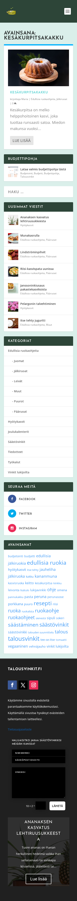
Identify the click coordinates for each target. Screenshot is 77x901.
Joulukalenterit (18, 432)
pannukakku (15, 597)
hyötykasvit (17, 569)
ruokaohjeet (21, 617)
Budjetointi (26, 173)
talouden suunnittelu (41, 632)
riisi (55, 604)
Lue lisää (22, 140)
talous (61, 631)
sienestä (41, 618)
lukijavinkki (38, 590)
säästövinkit (54, 624)
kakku (30, 576)
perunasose (55, 597)
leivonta (13, 590)
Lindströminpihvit (33, 252)
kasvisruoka (16, 583)
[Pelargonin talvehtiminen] (13, 306)
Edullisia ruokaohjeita (43, 99)
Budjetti (38, 173)
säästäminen (23, 624)
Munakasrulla (29, 235)
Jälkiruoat (61, 99)
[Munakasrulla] (13, 238)
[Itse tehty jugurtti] (13, 323)
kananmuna (46, 576)
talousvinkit (23, 638)
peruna (40, 596)
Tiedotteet (15, 452)
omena (62, 590)
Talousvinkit (27, 176)
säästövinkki (17, 632)
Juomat (19, 361)
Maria (24, 99)
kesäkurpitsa (43, 583)
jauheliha (48, 569)
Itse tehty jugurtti (32, 320)
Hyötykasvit (26, 225)
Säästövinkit (16, 442)
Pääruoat (51, 240)
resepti (43, 603)
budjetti (29, 556)
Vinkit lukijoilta (18, 472)
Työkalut (14, 462)
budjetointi (15, 556)
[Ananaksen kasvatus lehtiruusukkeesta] (13, 220)
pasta (28, 596)
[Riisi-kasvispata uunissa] (13, 271)
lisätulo (24, 590)
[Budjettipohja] (13, 172)
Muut (49, 324)
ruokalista (28, 611)
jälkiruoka (16, 576)
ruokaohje (47, 610)
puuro (28, 604)
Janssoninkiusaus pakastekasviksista (33, 287)
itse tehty (33, 570)
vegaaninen (18, 646)
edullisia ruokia (46, 562)
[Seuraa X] (23, 685)
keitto (29, 583)
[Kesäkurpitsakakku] (38, 68)
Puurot (19, 401)
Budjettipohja (51, 173)
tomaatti (61, 640)
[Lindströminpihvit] (13, 255)
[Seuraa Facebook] (12, 685)
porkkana (15, 603)
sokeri (60, 618)
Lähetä (57, 806)
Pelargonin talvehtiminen (38, 304)
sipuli (51, 617)
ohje (51, 589)
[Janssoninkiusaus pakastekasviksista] (13, 288)
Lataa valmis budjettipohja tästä (43, 169)
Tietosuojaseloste (20, 729)
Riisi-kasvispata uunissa (37, 269)
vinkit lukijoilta (58, 646)
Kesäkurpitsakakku (29, 92)
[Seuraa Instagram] (33, 685)
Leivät (18, 381)
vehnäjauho (37, 646)
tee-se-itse (47, 639)
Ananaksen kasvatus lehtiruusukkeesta (34, 219)
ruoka (14, 610)
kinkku (57, 583)
